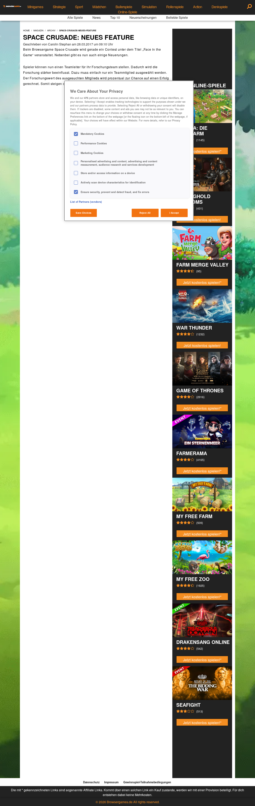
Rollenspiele (174, 6)
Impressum (111, 782)
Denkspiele (220, 6)
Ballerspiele (124, 6)
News (96, 17)
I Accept (174, 212)
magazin (38, 30)
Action (197, 6)
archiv (51, 30)
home (26, 30)
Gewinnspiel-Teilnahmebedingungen (147, 782)
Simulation (149, 6)
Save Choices (83, 212)
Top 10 (115, 17)
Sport (79, 6)
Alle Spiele (75, 17)
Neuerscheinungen (143, 17)
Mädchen (99, 6)
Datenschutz (91, 782)
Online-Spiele (127, 11)
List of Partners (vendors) (86, 202)
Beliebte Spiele (177, 17)
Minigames (35, 6)
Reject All (145, 212)
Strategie (59, 6)
